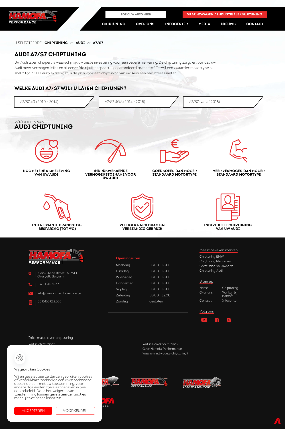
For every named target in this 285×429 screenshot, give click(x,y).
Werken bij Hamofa (229, 294)
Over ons (206, 292)
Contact (206, 300)
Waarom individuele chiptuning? (165, 353)
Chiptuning (56, 43)
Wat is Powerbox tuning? (160, 344)
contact (254, 24)
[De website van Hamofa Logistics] (202, 383)
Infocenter (230, 300)
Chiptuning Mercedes (215, 261)
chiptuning (113, 24)
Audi (80, 43)
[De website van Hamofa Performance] (151, 383)
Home (204, 288)
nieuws (228, 24)
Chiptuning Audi (211, 271)
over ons (145, 24)
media (204, 24)
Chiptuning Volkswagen (216, 266)
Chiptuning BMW (212, 256)
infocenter (176, 24)
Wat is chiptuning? (41, 344)
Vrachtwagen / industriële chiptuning (224, 14)
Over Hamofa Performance (162, 349)
